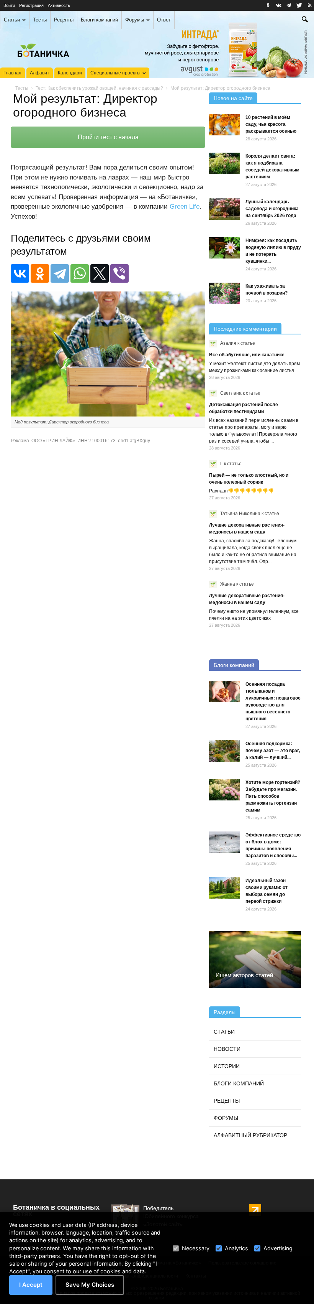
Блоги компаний (99, 20)
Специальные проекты (115, 73)
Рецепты (64, 20)
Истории (227, 1066)
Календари (70, 73)
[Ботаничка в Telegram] (288, 5)
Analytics (236, 1248)
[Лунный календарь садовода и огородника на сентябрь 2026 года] (224, 209)
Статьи (12, 20)
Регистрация (31, 5)
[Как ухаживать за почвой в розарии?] (224, 293)
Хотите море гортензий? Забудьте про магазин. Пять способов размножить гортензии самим (272, 796)
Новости (227, 1049)
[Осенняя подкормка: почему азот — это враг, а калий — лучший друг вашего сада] (224, 751)
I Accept (31, 1284)
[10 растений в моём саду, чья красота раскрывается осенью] (224, 124)
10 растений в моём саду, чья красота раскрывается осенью (270, 124)
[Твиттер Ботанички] (299, 5)
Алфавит (39, 73)
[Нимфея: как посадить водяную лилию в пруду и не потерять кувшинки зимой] (224, 247)
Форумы (134, 20)
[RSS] (309, 5)
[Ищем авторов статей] (255, 959)
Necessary (195, 1248)
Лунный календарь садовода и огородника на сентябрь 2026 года (272, 208)
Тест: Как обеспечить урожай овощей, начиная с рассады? (99, 88)
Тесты (40, 20)
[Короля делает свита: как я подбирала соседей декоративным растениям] (224, 163)
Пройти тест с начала (108, 137)
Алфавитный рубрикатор (250, 1135)
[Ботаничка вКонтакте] (278, 5)
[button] (305, 20)
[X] (99, 273)
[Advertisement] (108, 561)
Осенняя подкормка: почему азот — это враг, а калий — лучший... (272, 750)
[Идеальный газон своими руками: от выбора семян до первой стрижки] (224, 888)
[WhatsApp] (79, 273)
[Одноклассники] (40, 273)
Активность (59, 5)
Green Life (185, 206)
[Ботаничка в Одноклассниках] (268, 5)
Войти (9, 5)
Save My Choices (89, 1284)
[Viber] (119, 273)
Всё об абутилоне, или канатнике (247, 354)
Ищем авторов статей (244, 975)
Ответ (164, 20)
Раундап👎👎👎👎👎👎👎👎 (241, 491)
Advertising (278, 1248)
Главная (12, 73)
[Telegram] (60, 273)
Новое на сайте (233, 98)
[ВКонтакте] (20, 273)
